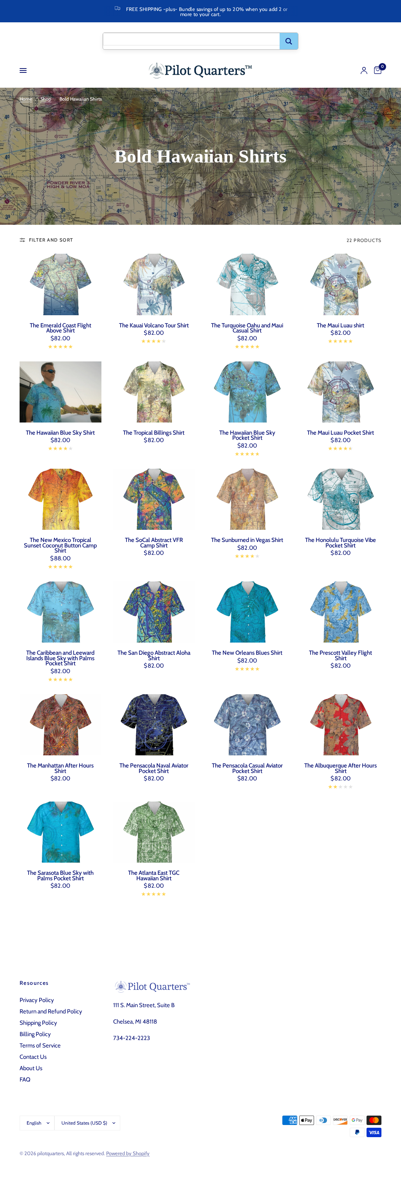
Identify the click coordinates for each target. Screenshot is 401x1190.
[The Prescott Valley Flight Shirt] (341, 612)
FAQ (25, 1079)
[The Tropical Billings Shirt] (154, 392)
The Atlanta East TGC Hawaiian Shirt (153, 875)
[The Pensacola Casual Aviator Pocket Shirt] (247, 724)
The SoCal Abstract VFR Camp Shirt (154, 543)
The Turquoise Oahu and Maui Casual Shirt (247, 328)
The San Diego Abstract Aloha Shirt (153, 655)
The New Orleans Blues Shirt (247, 653)
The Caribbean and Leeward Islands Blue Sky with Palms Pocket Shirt (60, 658)
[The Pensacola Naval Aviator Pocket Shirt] (154, 724)
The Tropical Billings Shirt (153, 433)
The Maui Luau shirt (340, 326)
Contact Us (33, 1056)
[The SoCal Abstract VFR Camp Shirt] (154, 499)
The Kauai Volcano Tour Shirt (154, 326)
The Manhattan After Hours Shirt (60, 768)
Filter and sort (51, 240)
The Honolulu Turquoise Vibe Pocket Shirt (340, 543)
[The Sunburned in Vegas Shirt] (247, 499)
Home (26, 99)
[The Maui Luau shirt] (341, 284)
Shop (45, 99)
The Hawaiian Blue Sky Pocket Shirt (247, 435)
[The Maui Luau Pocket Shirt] (341, 392)
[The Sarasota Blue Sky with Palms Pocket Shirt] (60, 832)
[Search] (289, 41)
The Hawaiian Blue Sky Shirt (60, 433)
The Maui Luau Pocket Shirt (340, 433)
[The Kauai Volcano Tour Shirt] (154, 284)
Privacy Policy (37, 1000)
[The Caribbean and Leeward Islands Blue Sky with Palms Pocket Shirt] (60, 612)
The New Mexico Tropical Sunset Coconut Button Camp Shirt (60, 546)
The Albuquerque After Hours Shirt (340, 768)
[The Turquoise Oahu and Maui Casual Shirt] (247, 284)
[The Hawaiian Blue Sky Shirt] (60, 392)
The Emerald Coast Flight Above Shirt (60, 328)
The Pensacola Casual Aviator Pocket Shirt (247, 768)
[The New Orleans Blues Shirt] (247, 612)
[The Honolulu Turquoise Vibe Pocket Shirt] (341, 499)
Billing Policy (35, 1034)
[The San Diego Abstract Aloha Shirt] (154, 612)
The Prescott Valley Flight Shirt (340, 655)
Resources (34, 983)
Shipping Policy (38, 1022)
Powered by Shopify (128, 1153)
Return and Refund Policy (51, 1011)
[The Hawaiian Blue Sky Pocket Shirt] (247, 392)
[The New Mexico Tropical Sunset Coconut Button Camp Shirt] (60, 499)
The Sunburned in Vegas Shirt (247, 540)
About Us (31, 1068)
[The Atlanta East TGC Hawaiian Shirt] (154, 832)
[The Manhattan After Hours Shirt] (60, 724)
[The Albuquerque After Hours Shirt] (341, 724)
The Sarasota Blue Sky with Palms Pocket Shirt (60, 875)
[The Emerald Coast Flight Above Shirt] (60, 284)
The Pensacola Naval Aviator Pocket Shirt (153, 768)
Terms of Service (40, 1045)
